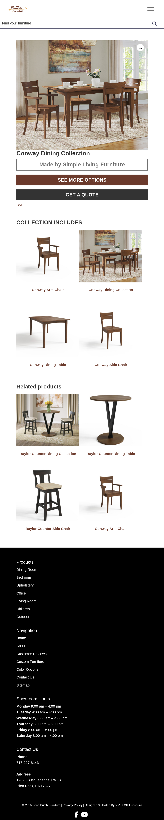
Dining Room (26, 570)
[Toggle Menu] (150, 9)
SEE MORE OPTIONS (82, 180)
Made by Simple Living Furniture (82, 165)
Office (21, 593)
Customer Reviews (31, 654)
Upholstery (25, 585)
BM (19, 205)
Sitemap (23, 685)
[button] (140, 47)
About (21, 646)
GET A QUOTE (82, 194)
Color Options (27, 669)
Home (21, 638)
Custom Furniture (30, 662)
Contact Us (25, 677)
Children (23, 609)
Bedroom (23, 577)
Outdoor (22, 617)
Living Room (26, 601)
